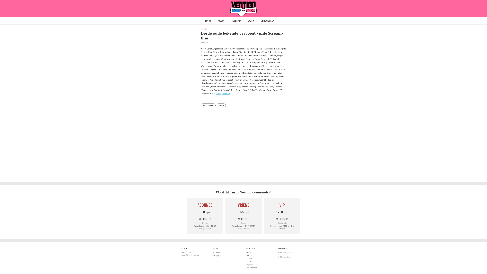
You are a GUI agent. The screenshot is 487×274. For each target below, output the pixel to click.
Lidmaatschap (267, 20)
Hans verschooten (285, 252)
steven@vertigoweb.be (190, 255)
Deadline (226, 93)
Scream (221, 105)
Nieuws (208, 20)
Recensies (237, 20)
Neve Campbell (208, 105)
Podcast (222, 20)
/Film (218, 93)
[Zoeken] (281, 20)
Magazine (249, 264)
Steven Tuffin (186, 252)
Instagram (217, 255)
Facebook (217, 252)
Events (251, 20)
